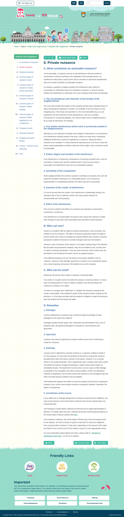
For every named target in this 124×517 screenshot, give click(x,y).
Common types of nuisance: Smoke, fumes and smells (26, 88)
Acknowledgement (30, 503)
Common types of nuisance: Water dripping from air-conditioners (26, 118)
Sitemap (95, 498)
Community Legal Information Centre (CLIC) (28, 515)
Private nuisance (25, 67)
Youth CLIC (62, 475)
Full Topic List (27, 3)
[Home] (16, 47)
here (75, 415)
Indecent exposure (26, 133)
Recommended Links (95, 503)
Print (84, 58)
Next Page (101, 443)
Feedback (30, 498)
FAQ (21, 154)
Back (50, 443)
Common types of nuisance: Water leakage (26, 107)
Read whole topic (69, 58)
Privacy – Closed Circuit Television (28, 147)
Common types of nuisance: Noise (26, 78)
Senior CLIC (94, 475)
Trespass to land (25, 128)
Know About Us (62, 498)
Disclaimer (63, 503)
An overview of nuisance (28, 62)
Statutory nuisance (26, 72)
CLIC (30, 475)
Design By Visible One (115, 515)
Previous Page (83, 443)
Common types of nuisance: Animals (26, 97)
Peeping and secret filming (26, 139)
